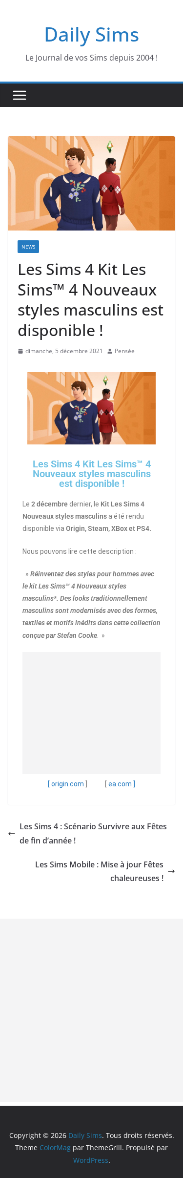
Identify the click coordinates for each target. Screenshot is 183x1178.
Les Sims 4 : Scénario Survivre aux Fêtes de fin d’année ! (93, 833)
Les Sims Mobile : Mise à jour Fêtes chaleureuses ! (99, 871)
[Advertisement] (91, 713)
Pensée (125, 351)
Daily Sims (91, 34)
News (28, 246)
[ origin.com (66, 784)
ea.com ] (121, 784)
